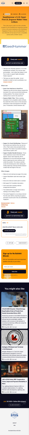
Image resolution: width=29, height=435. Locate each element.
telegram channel (7, 82)
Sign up (14, 423)
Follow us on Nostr (14, 405)
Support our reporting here (14, 63)
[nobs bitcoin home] (3, 3)
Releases (7, 14)
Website (3, 206)
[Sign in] (24, 3)
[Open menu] (27, 3)
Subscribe (18, 3)
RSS (14, 425)
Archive (12, 203)
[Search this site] (12, 3)
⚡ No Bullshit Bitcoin (9, 230)
